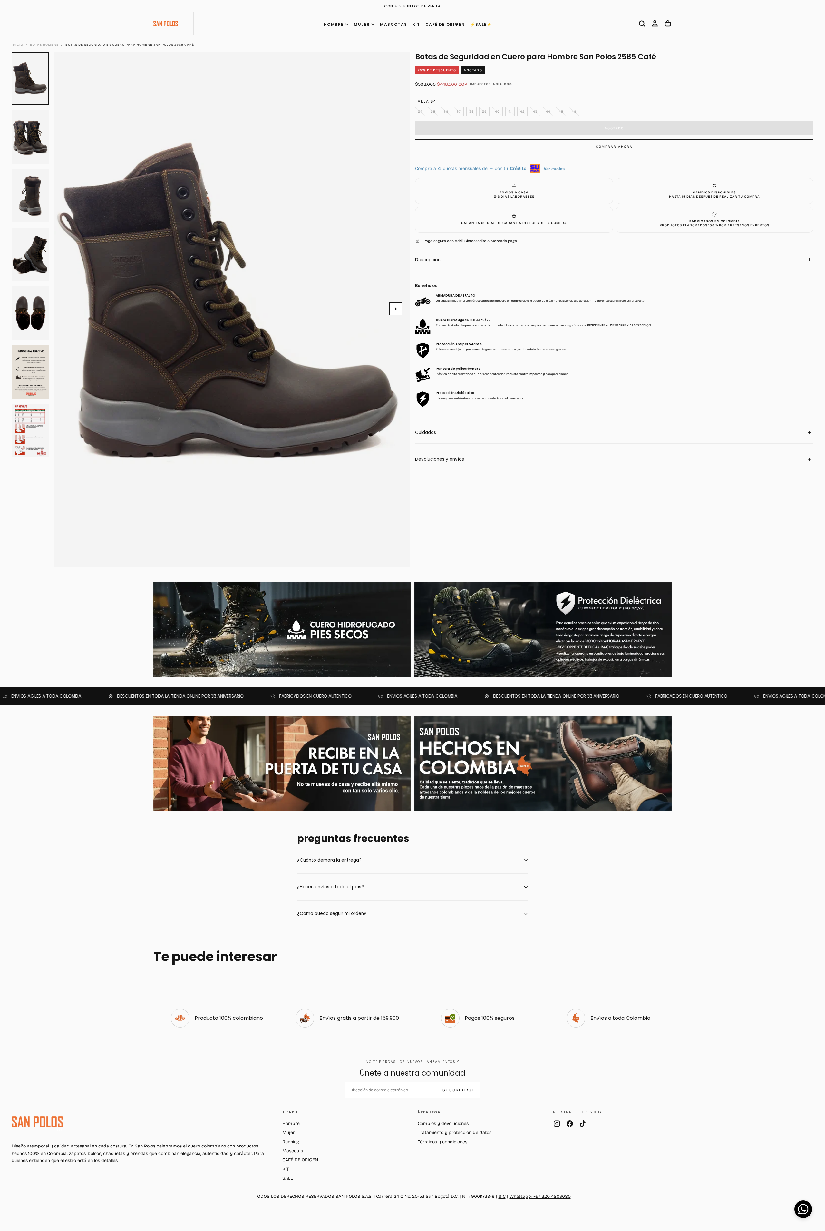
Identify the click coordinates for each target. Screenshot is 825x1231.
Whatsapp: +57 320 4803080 (540, 1196)
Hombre (291, 1123)
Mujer (288, 1132)
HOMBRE (334, 24)
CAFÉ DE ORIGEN (445, 24)
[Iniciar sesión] (655, 23)
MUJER (362, 24)
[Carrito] (668, 23)
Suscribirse (458, 1090)
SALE (287, 1178)
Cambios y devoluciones (443, 1123)
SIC (502, 1196)
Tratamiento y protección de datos (454, 1132)
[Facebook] (570, 1124)
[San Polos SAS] (37, 1121)
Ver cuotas (554, 168)
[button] (642, 23)
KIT (416, 24)
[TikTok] (583, 1124)
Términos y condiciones (442, 1142)
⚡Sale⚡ (481, 24)
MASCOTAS (393, 24)
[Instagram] (557, 1124)
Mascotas (292, 1151)
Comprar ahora (614, 147)
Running (290, 1142)
